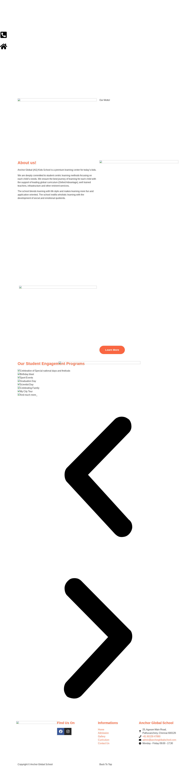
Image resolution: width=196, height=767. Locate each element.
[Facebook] (60, 731)
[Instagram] (67, 731)
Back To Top (105, 764)
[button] (98, 477)
